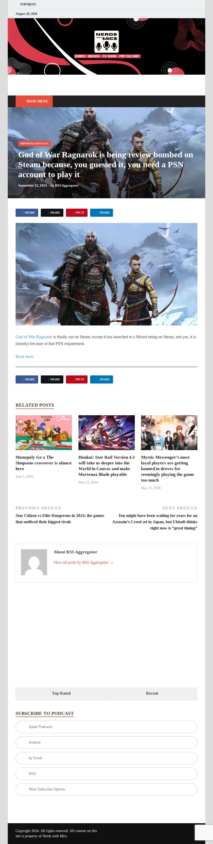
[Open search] (192, 101)
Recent (152, 693)
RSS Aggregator (67, 185)
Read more (25, 356)
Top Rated (61, 693)
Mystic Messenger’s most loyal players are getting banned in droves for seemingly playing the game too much (167, 469)
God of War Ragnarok (34, 337)
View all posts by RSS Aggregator (84, 562)
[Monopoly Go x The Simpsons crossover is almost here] (44, 434)
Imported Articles (34, 143)
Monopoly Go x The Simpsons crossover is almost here (44, 463)
